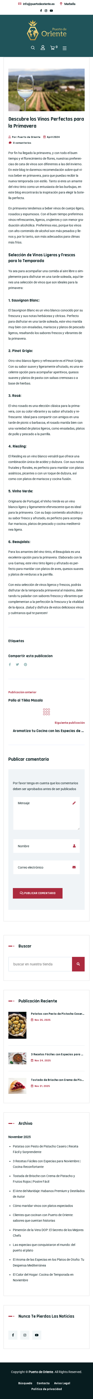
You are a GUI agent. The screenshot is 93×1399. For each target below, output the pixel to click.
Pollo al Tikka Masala (25, 700)
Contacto (43, 1383)
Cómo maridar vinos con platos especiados (43, 1206)
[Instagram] (46, 10)
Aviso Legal (62, 1383)
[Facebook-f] (41, 10)
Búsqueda (25, 1383)
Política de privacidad (46, 1389)
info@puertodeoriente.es (38, 4)
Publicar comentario (39, 893)
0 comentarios (22, 143)
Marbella (69, 4)
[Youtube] (51, 10)
